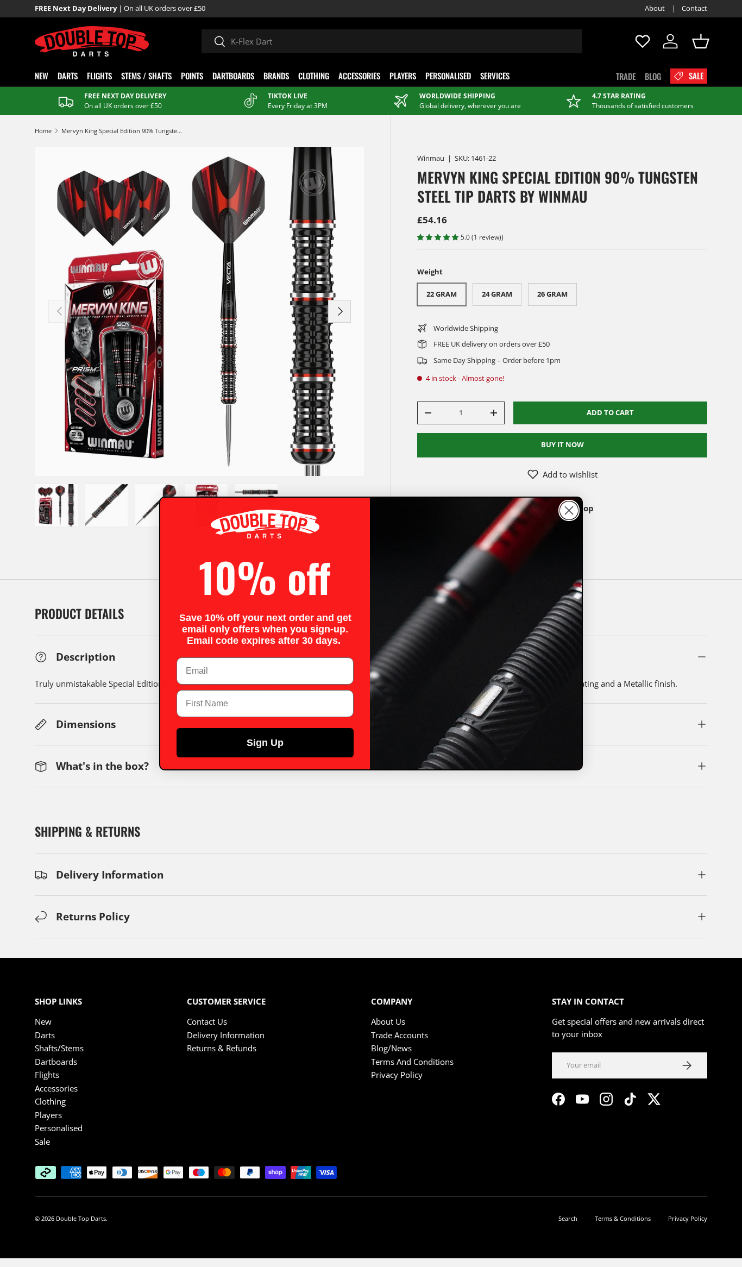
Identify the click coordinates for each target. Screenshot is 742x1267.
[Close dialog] (568, 510)
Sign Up (265, 742)
